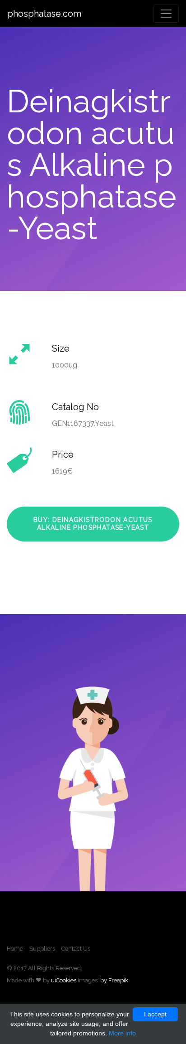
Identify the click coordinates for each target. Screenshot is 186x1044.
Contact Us (75, 948)
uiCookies (63, 980)
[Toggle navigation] (166, 14)
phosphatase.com (44, 13)
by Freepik (114, 980)
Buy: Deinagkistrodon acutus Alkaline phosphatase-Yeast (93, 524)
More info (122, 1033)
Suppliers (42, 948)
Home (15, 948)
